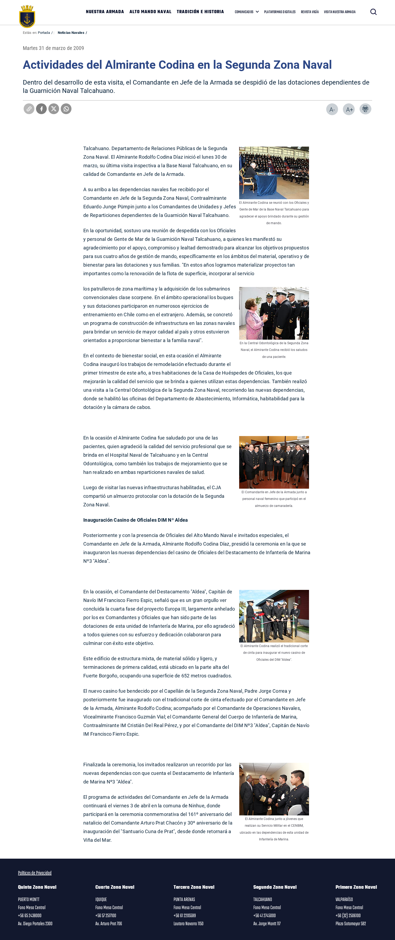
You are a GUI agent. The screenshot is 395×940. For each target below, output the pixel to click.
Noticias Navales (71, 32)
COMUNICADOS (244, 12)
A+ (349, 109)
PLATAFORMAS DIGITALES (280, 12)
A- (332, 109)
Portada (44, 32)
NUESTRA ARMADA (105, 12)
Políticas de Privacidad (35, 873)
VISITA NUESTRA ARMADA (340, 12)
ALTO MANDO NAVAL (150, 12)
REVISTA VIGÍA (310, 12)
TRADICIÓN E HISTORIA (200, 12)
